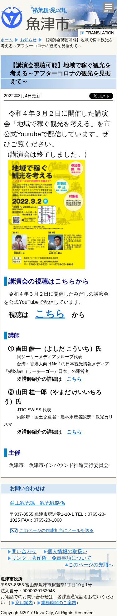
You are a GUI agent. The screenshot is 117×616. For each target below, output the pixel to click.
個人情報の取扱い (67, 551)
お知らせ (28, 40)
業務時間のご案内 (58, 602)
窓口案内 (24, 602)
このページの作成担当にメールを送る (56, 530)
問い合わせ (24, 551)
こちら (50, 313)
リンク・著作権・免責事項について (51, 558)
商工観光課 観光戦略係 (37, 503)
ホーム (7, 40)
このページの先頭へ (90, 564)
